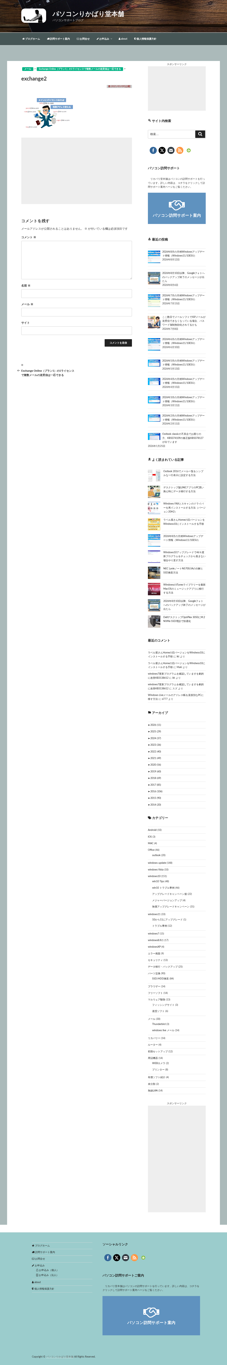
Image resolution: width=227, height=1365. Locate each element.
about (123, 39)
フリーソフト (155, 993)
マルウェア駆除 (156, 999)
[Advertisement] (76, 171)
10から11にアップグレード (167, 919)
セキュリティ (155, 960)
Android (152, 830)
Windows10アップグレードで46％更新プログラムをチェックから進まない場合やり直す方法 (184, 556)
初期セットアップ (158, 1051)
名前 (26, 285)
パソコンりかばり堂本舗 (88, 14)
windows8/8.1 (156, 940)
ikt (178, 656)
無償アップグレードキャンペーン (170, 906)
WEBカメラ (158, 1063)
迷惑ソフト (158, 1011)
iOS (150, 837)
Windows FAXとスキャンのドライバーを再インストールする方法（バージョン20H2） (184, 508)
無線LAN (153, 1090)
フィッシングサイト (163, 1005)
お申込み (104, 39)
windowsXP (154, 947)
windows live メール (163, 1030)
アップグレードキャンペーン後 (169, 894)
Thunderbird (159, 1024)
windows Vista (156, 870)
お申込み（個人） (48, 1270)
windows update (157, 863)
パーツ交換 (154, 973)
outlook (156, 855)
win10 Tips (158, 881)
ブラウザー (154, 986)
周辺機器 (153, 1058)
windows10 (154, 876)
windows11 (154, 914)
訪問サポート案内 (59, 39)
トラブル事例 (159, 926)
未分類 (151, 1084)
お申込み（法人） (48, 1275)
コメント (28, 237)
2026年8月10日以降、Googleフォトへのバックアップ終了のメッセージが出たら (184, 605)
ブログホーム (32, 39)
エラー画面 (154, 953)
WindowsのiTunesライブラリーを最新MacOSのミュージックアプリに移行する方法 (184, 589)
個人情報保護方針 (146, 39)
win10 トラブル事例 (163, 888)
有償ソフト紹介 (156, 1077)
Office (151, 850)
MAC (150, 843)
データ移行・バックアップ (163, 967)
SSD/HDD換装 (160, 978)
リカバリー (154, 1038)
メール (27, 304)
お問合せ (84, 39)
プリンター (158, 1070)
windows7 (153, 934)
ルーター (153, 1045)
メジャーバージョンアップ (167, 900)
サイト (25, 322)
